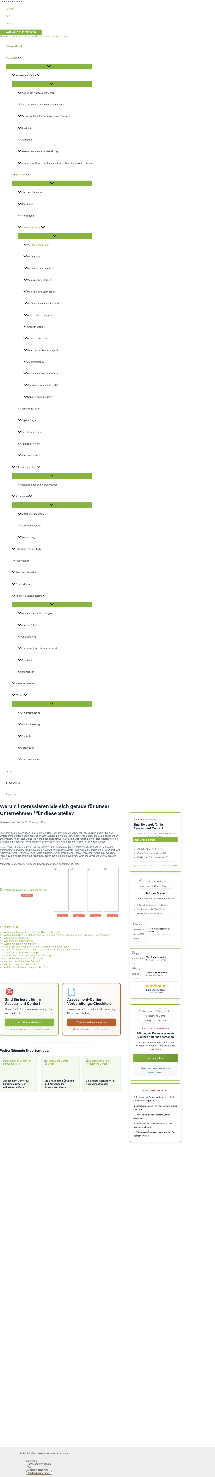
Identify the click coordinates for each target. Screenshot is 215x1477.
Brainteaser (27, 671)
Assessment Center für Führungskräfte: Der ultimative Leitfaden (56, 163)
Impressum (32, 1460)
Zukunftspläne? (35, 361)
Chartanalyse (28, 636)
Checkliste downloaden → (91, 1022)
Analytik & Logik (30, 625)
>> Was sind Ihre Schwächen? (16, 940)
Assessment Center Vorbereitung (39, 151)
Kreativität (27, 660)
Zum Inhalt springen (11, 1)
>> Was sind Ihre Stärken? (14, 937)
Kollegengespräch (31, 525)
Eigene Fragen (29, 420)
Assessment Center (26, 75)
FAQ (8, 16)
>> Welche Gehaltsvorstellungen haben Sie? (24, 967)
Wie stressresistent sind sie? (42, 385)
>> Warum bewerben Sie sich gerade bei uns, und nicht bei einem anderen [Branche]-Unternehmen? (55, 934)
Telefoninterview (30, 443)
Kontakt (10, 8)
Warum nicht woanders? (40, 268)
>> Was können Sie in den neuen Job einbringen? (27, 955)
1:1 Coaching (13, 782)
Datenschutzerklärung (39, 1463)
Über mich (11, 794)
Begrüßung (27, 203)
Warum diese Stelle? (38, 244)
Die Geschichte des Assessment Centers (43, 104)
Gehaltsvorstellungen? (39, 396)
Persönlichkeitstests (27, 683)
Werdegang (27, 215)
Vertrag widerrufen (39, 1472)
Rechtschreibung (30, 724)
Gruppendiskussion (26, 572)
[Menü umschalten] (49, 66)
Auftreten (26, 139)
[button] (21, 32)
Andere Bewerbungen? (39, 315)
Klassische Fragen (31, 227)
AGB (29, 1466)
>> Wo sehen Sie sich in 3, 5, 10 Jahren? (22, 958)
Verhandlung (28, 537)
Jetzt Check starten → (29, 1022)
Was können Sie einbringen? (42, 350)
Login (9, 23)
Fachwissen (27, 747)
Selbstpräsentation (26, 467)
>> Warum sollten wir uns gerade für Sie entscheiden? (30, 932)
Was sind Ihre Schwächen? (41, 291)
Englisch (26, 736)
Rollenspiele (22, 496)
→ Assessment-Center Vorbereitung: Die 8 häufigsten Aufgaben (153, 1099)
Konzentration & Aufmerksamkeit (39, 648)
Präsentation (22, 560)
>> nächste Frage (10, 926)
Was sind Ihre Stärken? (39, 279)
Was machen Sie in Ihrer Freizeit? (45, 373)
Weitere (20, 695)
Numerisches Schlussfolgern (37, 613)
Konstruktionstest (31, 759)
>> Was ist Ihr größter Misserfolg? (19, 952)
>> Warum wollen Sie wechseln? (18, 943)
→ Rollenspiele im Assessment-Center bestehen (151, 1116)
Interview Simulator (32, 192)
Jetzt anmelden (155, 1058)
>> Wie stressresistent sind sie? (17, 964)
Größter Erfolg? (36, 326)
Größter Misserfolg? (38, 338)
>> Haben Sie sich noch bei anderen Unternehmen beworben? (34, 946)
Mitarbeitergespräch (32, 513)
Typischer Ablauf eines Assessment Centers (45, 116)
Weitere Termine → (155, 1072)
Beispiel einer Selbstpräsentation (39, 484)
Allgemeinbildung (30, 712)
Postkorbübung (24, 584)
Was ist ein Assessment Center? (38, 92)
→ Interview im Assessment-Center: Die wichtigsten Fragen (152, 1125)
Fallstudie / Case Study (28, 548)
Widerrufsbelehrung (37, 1469)
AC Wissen (12, 57)
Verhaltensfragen (30, 408)
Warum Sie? (33, 256)
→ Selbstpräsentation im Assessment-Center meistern (155, 1108)
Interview (21, 174)
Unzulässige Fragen (32, 432)
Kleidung (26, 127)
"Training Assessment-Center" (159, 930)
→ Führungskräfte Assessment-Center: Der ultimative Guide (154, 1134)
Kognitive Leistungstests (29, 595)
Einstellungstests (30, 455)
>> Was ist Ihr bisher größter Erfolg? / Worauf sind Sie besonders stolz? (40, 949)
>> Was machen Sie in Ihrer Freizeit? (20, 961)
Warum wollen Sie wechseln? (43, 303)
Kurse (9, 771)
